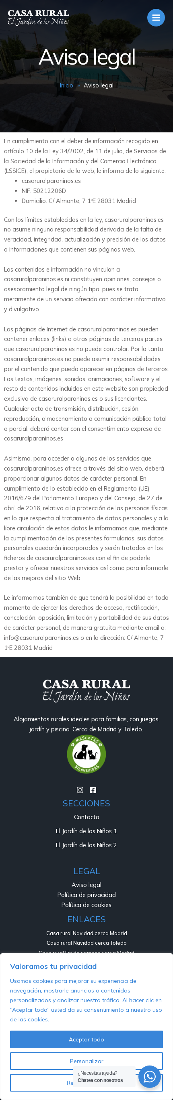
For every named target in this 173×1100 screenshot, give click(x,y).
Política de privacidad (87, 895)
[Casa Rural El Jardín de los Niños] (38, 17)
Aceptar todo (86, 1039)
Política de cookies (86, 905)
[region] (86, 1026)
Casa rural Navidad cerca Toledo (87, 943)
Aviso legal (86, 885)
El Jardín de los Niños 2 (86, 845)
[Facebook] (93, 790)
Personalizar (86, 1061)
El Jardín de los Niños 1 (86, 831)
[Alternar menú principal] (156, 17)
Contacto (86, 817)
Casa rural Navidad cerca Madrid (86, 933)
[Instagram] (80, 790)
